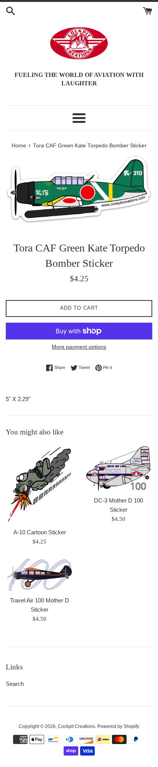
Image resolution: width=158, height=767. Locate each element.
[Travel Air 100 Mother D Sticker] (39, 575)
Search (15, 684)
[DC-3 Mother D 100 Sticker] (118, 468)
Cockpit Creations (76, 726)
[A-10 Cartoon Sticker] (39, 484)
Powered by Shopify (118, 726)
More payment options (79, 347)
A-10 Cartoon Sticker (39, 532)
